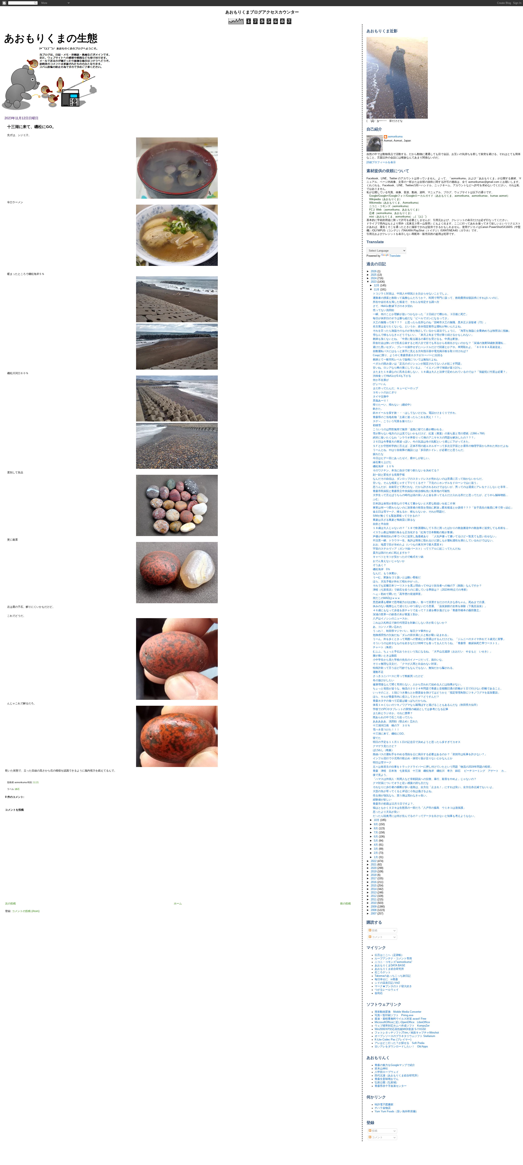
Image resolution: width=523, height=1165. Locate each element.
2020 (374, 868)
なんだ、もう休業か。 (386, 573)
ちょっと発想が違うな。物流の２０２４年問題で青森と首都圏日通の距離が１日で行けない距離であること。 (438, 688)
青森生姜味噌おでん (387, 1079)
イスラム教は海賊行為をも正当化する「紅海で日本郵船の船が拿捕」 (414, 532)
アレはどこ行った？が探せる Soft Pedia (399, 1043)
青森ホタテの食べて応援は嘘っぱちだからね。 (401, 700)
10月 (377, 820)
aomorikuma (395, 136)
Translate (394, 255)
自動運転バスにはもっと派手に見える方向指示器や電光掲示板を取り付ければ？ (420, 351)
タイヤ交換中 (381, 396)
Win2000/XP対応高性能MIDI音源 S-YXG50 (400, 1029)
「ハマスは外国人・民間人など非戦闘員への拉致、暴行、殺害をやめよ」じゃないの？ (424, 779)
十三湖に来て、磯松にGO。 (31, 127)
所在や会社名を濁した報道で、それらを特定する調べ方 (406, 302)
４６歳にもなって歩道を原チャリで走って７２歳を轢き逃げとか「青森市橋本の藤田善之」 (427, 610)
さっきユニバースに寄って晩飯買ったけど (398, 676)
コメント (377, 937)
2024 (374, 278)
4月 (376, 844)
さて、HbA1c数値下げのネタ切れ (393, 306)
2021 (374, 864)
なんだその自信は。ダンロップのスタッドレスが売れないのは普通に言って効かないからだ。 (428, 478)
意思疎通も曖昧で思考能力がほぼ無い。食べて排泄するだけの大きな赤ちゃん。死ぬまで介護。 (430, 602)
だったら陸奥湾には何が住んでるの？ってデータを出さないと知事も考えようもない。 (424, 816)
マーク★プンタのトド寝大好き (393, 986)
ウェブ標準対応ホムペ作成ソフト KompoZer (402, 1025)
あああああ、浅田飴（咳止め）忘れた (395, 721)
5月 (376, 840)
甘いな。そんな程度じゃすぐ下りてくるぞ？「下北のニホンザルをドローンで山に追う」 (426, 483)
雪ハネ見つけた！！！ (386, 729)
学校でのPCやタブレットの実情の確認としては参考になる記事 (410, 709)
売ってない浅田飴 (383, 310)
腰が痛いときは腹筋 (385, 655)
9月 (376, 824)
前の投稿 (345, 903)
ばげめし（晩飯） (383, 750)
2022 (374, 861)
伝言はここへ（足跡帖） (389, 955)
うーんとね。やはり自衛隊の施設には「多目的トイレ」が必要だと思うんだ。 (419, 450)
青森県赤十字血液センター (391, 1086)
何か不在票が (381, 380)
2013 (374, 892)
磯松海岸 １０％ (383, 466)
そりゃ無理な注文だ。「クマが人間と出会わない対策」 (406, 663)
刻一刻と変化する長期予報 (389, 474)
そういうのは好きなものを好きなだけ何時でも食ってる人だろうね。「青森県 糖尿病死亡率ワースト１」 (436, 643)
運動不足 (378, 672)
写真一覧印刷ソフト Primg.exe (394, 1015)
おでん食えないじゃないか (389, 561)
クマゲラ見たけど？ (385, 746)
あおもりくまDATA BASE (390, 965)
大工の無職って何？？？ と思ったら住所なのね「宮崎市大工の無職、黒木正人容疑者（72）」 (430, 322)
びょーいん (379, 384)
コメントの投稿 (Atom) (25, 911)
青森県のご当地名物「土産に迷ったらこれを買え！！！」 (407, 417)
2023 (374, 281)
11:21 (36, 782)
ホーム (178, 903)
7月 (376, 832)
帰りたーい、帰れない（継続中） (393, 404)
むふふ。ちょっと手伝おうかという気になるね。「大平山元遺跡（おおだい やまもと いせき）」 (432, 651)
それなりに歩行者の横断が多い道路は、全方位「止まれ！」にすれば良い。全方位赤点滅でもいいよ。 (434, 787)
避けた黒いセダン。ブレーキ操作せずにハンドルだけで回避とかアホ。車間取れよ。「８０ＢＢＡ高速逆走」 (438, 347)
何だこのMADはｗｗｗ (386, 598)
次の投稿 (10, 903)
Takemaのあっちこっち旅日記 (393, 975)
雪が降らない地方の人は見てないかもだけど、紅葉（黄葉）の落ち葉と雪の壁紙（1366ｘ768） (429, 433)
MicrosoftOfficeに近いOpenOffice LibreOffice (402, 1022)
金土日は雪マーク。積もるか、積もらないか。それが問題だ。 (410, 511)
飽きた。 (378, 408)
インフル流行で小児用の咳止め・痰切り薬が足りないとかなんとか (413, 758)
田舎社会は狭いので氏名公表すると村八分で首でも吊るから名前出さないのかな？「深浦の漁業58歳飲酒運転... (439, 343)
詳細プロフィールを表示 (381, 162)
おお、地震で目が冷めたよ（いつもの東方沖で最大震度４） (409, 544)
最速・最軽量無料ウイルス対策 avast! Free (400, 1018)
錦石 (17, 789)
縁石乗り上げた (382, 462)
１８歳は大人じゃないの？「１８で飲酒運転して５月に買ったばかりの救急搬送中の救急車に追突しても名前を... (440, 528)
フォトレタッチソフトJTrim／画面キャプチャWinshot (407, 1032)
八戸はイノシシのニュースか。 (391, 618)
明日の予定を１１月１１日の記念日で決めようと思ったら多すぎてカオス (416, 742)
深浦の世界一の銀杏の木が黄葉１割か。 (397, 614)
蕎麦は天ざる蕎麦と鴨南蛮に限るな (394, 519)
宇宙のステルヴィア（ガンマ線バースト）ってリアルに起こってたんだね (416, 548)
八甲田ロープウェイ (387, 1072)
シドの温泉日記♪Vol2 (387, 982)
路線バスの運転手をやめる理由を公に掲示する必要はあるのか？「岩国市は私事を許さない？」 (430, 754)
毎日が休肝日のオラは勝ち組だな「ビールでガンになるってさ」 (411, 318)
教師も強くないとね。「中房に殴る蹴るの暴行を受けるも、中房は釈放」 (416, 339)
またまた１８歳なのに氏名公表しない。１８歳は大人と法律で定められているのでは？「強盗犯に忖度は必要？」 (440, 371)
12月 (377, 285)
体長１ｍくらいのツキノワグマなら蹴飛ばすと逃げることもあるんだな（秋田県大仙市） (426, 704)
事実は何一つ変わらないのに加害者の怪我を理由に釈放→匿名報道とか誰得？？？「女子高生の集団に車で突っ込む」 (443, 507)
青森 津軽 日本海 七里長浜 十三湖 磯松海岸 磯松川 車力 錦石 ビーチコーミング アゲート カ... (439, 770)
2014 (374, 889)
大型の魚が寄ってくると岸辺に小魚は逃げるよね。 (403, 791)
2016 (374, 882)
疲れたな (378, 454)
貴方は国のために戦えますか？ (391, 552)
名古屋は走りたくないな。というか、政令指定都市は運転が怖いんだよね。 (418, 326)
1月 (376, 857)
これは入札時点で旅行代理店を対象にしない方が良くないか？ (410, 622)
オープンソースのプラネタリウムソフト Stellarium (405, 1036)
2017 (374, 878)
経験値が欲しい (382, 799)
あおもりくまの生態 (50, 38)
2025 (374, 274)
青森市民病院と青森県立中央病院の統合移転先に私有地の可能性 (411, 491)
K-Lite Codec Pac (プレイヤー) (393, 1039)
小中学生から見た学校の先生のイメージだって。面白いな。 (409, 659)
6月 (376, 836)
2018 (374, 875)
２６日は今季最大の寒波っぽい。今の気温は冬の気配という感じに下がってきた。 (422, 441)
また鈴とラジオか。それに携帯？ (393, 713)
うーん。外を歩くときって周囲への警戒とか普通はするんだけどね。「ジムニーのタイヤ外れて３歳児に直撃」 (439, 639)
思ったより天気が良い (386, 811)
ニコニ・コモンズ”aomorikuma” (393, 962)
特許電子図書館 (384, 1104)
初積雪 (377, 425)
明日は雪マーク (382, 762)
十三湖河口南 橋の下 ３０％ (391, 725)
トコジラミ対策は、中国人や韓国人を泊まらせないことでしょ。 (411, 293)
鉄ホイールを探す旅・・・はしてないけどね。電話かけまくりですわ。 (415, 412)
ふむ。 (377, 499)
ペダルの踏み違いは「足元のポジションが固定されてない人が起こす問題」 (418, 363)
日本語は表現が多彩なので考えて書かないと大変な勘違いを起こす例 (414, 503)
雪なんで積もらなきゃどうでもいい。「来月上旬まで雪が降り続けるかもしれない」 (423, 334)
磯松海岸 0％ (381, 569)
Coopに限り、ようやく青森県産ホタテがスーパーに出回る (408, 355)
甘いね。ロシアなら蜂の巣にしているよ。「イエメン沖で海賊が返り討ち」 (418, 367)
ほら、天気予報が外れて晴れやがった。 (397, 581)
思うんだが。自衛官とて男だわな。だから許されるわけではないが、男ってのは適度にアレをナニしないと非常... (440, 487)
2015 (374, 885)
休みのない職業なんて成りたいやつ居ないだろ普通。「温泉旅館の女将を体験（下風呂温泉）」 (430, 606)
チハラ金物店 (383, 1108)
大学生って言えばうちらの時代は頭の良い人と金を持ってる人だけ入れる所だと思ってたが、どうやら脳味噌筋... (440, 495)
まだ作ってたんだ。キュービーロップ (395, 388)
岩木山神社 (381, 1068)
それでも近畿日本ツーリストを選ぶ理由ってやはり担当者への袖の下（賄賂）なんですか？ (427, 585)
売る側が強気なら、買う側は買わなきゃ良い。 (401, 795)
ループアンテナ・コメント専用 (393, 958)
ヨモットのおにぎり (385, 392)
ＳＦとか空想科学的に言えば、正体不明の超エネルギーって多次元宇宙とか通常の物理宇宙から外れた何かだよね (440, 446)
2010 (374, 903)
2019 (374, 871)
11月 (377, 289)
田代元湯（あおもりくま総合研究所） (397, 1075)
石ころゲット (383, 972)
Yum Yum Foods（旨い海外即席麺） (396, 1111)
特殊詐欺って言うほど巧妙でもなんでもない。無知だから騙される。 (414, 668)
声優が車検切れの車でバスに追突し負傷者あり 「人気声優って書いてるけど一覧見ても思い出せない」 (435, 536)
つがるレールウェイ (387, 989)
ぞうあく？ (379, 565)
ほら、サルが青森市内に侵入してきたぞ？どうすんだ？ (406, 696)
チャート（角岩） (383, 647)
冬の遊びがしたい (383, 680)
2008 (374, 910)
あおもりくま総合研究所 (389, 969)
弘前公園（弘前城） (387, 1082)
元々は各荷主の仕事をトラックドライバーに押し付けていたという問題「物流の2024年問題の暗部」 (433, 766)
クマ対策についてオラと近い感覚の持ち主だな (401, 783)
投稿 (374, 930)
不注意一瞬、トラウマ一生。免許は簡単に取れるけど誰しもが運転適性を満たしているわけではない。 (434, 540)
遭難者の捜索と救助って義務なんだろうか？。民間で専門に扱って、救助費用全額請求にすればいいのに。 (436, 298)
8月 (376, 828)
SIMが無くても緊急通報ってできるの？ (396, 515)
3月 (376, 848)
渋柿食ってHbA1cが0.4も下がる (392, 376)
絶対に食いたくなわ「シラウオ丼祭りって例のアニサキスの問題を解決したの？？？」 (424, 437)
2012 (374, 896)
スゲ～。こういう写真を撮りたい (393, 421)
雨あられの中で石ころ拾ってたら (393, 717)
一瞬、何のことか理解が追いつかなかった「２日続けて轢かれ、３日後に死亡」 (420, 314)
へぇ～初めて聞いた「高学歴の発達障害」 (398, 594)
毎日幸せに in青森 (386, 979)
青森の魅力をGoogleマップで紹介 (395, 1065)
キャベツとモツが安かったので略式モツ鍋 (398, 556)
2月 (376, 853)
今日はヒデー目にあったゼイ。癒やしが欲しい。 (402, 458)
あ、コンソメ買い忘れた (387, 626)
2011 (374, 899)
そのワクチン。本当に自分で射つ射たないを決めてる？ (406, 470)
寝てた (377, 738)
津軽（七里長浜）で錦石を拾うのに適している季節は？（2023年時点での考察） (421, 589)
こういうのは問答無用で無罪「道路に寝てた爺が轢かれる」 (409, 429)
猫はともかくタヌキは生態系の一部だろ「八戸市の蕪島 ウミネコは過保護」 (419, 807)
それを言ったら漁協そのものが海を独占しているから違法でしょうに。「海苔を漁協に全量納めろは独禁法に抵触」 (442, 330)
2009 (374, 906)
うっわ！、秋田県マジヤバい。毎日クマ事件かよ (402, 631)
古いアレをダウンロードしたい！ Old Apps (401, 1046)
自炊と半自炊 (381, 524)
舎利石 (379, 993)
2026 (374, 271)
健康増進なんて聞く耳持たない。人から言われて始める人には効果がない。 (418, 684)
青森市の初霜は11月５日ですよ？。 (394, 803)
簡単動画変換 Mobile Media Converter (398, 1011)
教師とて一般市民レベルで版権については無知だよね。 (406, 359)
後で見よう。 (381, 775)
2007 (374, 913)
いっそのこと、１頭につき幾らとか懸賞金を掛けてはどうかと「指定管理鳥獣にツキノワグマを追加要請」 (436, 692)
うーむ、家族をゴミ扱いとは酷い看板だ (397, 577)
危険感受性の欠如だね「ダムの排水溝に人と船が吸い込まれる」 (411, 635)
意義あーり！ (381, 400)
